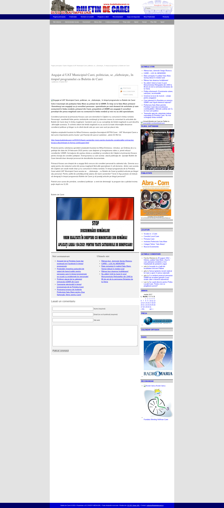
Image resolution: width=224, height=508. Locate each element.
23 (148, 305)
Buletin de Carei (83, 7)
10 (150, 301)
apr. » (151, 309)
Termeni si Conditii (87, 17)
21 (144, 305)
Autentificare (158, 5)
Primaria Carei (149, 239)
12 (154, 301)
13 (142, 303)
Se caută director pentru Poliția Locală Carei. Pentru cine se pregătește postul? (158, 284)
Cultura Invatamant (112, 22)
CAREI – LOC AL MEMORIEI (113, 263)
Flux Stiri (153, 22)
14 (144, 303)
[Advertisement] (112, 45)
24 (150, 305)
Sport (162, 22)
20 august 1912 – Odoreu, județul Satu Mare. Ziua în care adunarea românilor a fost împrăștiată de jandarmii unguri (157, 261)
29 (146, 307)
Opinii (136, 22)
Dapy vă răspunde (133, 17)
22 (146, 305)
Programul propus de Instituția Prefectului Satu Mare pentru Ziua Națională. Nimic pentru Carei (71, 292)
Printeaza (127, 88)
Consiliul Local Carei (151, 236)
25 (152, 305)
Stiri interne (57, 22)
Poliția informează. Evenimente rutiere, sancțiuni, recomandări (158, 92)
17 (150, 303)
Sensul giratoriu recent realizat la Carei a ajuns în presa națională (158, 272)
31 (150, 307)
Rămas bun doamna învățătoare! (114, 271)
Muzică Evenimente (151, 247)
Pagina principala (59, 17)
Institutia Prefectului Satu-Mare (155, 242)
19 (154, 303)
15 (146, 303)
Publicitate (73, 17)
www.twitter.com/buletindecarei (154, 123)
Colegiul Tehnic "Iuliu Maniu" (154, 244)
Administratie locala (72, 22)
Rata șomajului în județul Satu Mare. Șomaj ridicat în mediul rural (157, 77)
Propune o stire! (103, 17)
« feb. (143, 309)
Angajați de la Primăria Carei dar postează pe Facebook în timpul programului (70, 263)
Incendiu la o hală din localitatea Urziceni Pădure (154, 267)
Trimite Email (128, 94)
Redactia (166, 17)
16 (148, 303)
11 (152, 301)
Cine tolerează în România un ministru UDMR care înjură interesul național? (158, 101)
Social (144, 22)
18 (152, 303)
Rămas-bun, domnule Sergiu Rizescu (116, 261)
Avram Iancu (160, 386)
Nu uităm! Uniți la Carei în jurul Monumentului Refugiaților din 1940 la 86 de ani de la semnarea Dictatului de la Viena (158, 86)
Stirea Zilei (98, 22)
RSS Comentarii (129, 91)
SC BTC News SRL (133, 505)
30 (148, 307)
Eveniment (86, 22)
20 (142, 305)
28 (144, 307)
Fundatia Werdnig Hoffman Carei (156, 419)
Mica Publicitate (149, 17)
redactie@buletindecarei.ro (155, 505)
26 (154, 305)
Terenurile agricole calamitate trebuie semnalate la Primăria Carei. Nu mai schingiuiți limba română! (157, 115)
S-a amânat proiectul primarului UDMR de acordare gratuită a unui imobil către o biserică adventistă (158, 277)
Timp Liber (126, 22)
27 (142, 307)
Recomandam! (118, 17)
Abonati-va (166, 5)
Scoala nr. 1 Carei (150, 234)
